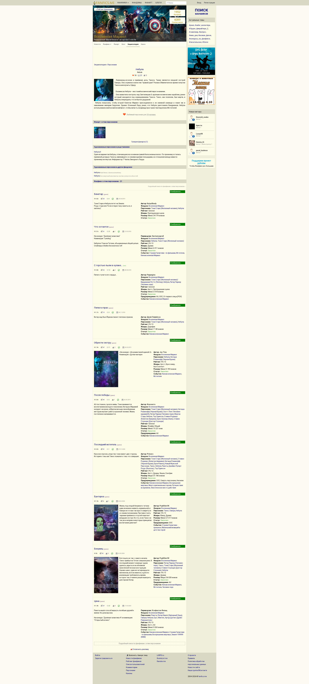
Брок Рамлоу (159, 464)
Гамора (172, 511)
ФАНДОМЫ (137, 3)
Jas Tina (163, 352)
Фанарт (116, 44)
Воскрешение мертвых (161, 635)
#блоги (205, 42)
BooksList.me (162, 658)
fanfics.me (202, 676)
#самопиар (193, 32)
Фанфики (106, 44)
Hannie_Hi (200, 142)
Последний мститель (105, 444)
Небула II (97, 152)
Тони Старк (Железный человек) (164, 208)
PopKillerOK (164, 506)
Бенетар (98, 194)
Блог (123, 44)
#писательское (195, 42)
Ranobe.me (161, 661)
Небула (97, 172)
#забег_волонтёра (202, 25)
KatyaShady (151, 203)
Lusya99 (199, 134)
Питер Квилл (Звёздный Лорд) (170, 615)
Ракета (165, 466)
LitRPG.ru (160, 655)
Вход (199, 3)
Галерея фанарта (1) (139, 142)
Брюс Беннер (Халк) (165, 419)
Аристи (199, 125)
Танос (152, 466)
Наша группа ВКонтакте (197, 670)
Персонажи (112, 65)
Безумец (98, 548)
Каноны (129, 673)
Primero (150, 454)
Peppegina (151, 275)
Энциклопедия (133, 44)
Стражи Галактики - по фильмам (162, 253)
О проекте (192, 655)
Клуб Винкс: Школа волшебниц (110, 172)
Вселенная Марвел (156, 206)
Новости (97, 44)
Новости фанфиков (134, 658)
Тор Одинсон (158, 416)
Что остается (101, 226)
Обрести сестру (102, 342)
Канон (143, 44)
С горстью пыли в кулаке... (108, 265)
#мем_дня (193, 35)
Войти (97, 655)
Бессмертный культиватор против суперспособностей (119, 176)
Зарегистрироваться (103, 658)
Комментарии (131, 667)
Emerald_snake (202, 117)
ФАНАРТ (148, 3)
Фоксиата (151, 404)
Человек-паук (167, 587)
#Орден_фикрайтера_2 (198, 29)
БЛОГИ (159, 3)
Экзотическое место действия (163, 488)
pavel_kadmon (202, 150)
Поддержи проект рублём (201, 161)
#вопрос (202, 32)
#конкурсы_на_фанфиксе (199, 39)
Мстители (180, 253)
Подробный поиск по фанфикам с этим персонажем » (166, 186)
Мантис (161, 618)
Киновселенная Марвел (150, 255)
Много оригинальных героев (160, 485)
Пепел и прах (101, 307)
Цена (96, 601)
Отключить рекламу (140, 649)
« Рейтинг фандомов (104, 9)
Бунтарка (99, 496)
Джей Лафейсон (154, 317)
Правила (191, 658)
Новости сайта (194, 667)
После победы (102, 395)
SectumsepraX (158, 236)
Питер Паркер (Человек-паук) (162, 414)
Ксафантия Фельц (159, 610)
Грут (155, 618)
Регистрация (209, 3)
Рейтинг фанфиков (133, 661)
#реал (191, 25)
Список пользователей (135, 664)
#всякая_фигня (204, 35)
